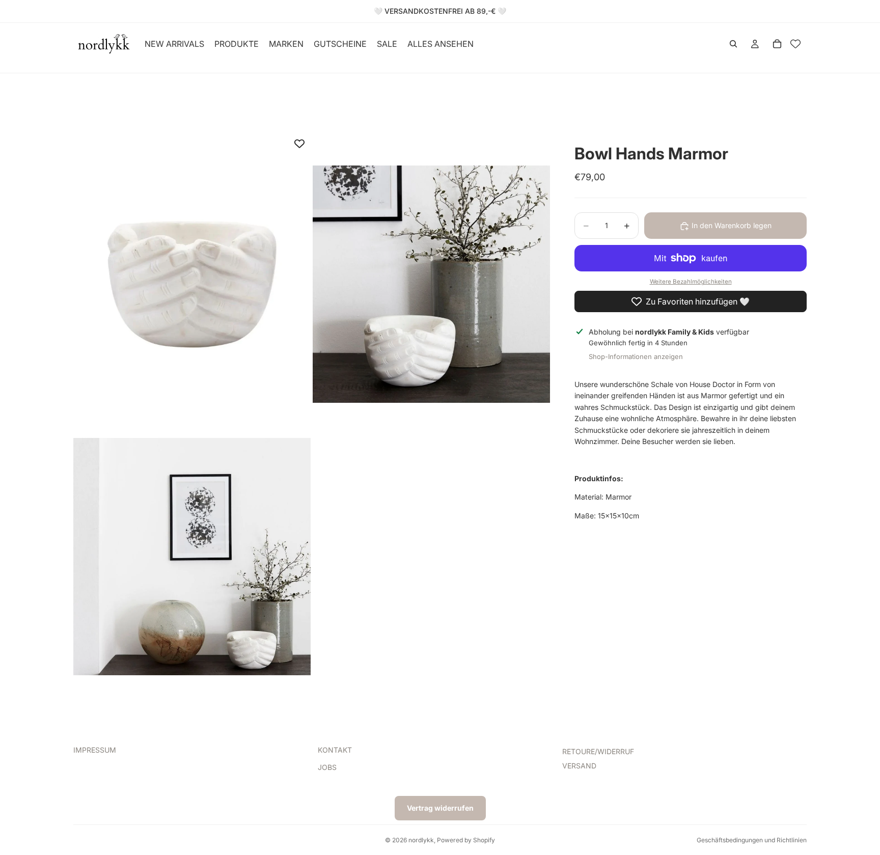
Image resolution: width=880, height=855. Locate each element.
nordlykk (421, 840)
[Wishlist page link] (795, 44)
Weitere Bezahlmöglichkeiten (691, 282)
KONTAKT (335, 750)
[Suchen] (733, 44)
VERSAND (579, 766)
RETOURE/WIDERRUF (598, 751)
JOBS (327, 767)
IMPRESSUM (94, 750)
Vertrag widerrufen (440, 808)
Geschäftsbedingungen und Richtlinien (752, 840)
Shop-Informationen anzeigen (636, 356)
